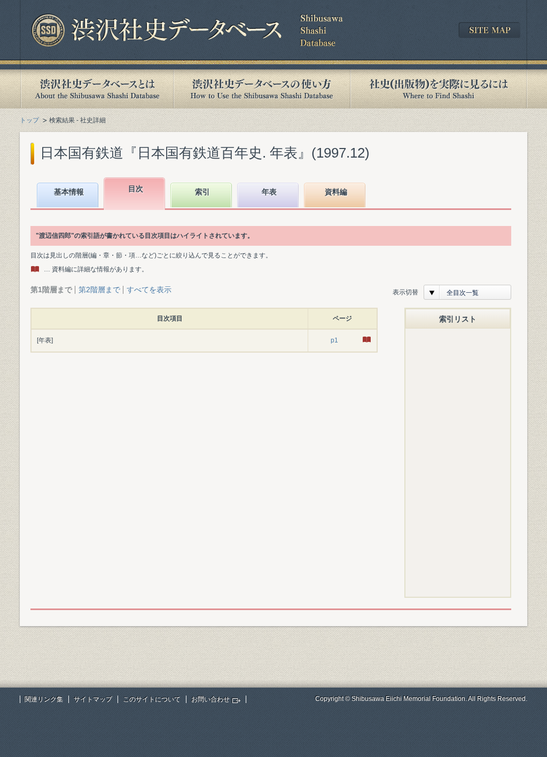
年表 (269, 192)
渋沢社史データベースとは (96, 88)
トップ (29, 120)
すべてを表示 (149, 289)
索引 (202, 192)
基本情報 (69, 192)
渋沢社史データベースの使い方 (261, 88)
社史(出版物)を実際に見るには (438, 88)
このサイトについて (152, 699)
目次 (135, 188)
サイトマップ (93, 699)
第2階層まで (99, 289)
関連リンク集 (44, 699)
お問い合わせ (210, 699)
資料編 (336, 192)
